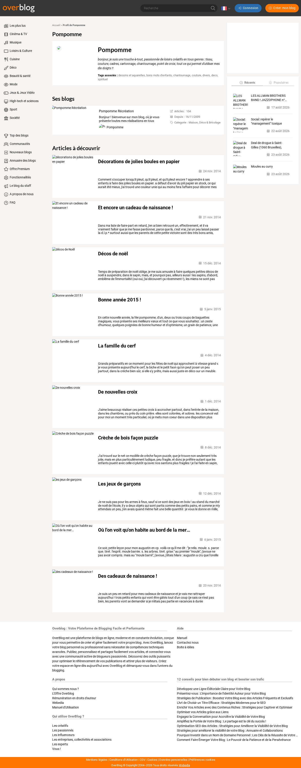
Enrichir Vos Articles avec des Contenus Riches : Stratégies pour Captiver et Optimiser (234, 707)
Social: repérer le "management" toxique (266, 121)
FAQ (12, 202)
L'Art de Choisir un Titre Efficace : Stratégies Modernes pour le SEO (221, 702)
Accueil (56, 25)
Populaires (281, 82)
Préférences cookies (202, 759)
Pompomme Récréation (116, 111)
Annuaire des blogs (22, 160)
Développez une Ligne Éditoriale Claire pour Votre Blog (213, 689)
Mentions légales (96, 759)
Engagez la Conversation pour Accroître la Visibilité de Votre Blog (221, 716)
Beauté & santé (19, 76)
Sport (13, 109)
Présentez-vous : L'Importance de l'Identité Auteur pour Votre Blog (221, 693)
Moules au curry (262, 166)
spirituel (103, 79)
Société (14, 118)
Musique (15, 42)
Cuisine (14, 59)
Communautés (19, 144)
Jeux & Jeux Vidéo (22, 92)
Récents (249, 82)
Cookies (152, 759)
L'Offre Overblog (63, 693)
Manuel (182, 638)
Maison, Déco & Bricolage (205, 122)
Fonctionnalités (20, 177)
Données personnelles (173, 759)
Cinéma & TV (18, 34)
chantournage (181, 75)
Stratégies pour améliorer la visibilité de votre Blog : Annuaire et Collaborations (230, 730)
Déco (13, 67)
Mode (13, 84)
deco (214, 75)
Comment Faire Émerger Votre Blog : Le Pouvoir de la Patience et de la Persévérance (234, 740)
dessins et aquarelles (131, 75)
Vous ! (56, 749)
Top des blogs (18, 135)
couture (196, 75)
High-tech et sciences (24, 101)
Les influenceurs (63, 735)
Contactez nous (188, 642)
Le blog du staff (20, 185)
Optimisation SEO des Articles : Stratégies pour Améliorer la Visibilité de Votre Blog (232, 726)
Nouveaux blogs (20, 152)
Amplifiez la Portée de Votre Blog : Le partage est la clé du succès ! (221, 721)
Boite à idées (185, 647)
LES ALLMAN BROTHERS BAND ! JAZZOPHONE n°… (269, 98)
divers (206, 75)
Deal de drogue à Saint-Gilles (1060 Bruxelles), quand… (266, 145)
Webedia (58, 702)
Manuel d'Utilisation (65, 707)
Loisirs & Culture (20, 50)
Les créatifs (60, 725)
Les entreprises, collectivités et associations (81, 739)
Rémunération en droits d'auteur (74, 698)
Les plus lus (17, 25)
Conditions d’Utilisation (123, 759)
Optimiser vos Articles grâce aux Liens (203, 712)
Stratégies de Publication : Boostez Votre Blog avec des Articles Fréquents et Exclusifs (235, 698)
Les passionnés (62, 730)
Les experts (60, 744)
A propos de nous (21, 194)
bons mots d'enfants (159, 75)
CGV (142, 759)
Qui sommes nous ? (65, 689)
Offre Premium (19, 169)
